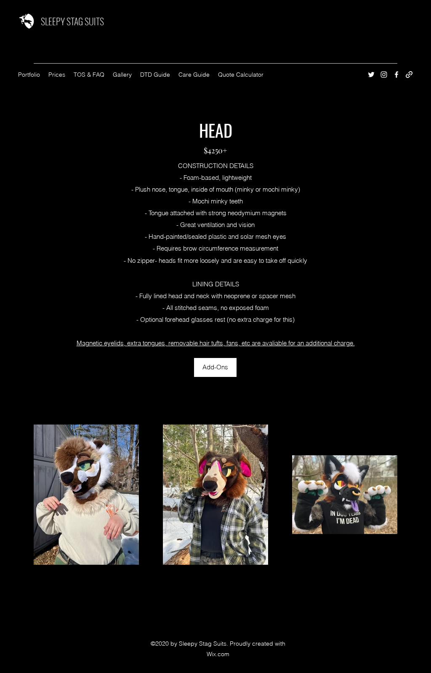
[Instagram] (384, 74)
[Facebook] (396, 74)
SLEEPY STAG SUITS (72, 21)
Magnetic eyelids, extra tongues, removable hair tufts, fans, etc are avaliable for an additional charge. (216, 343)
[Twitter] (371, 74)
